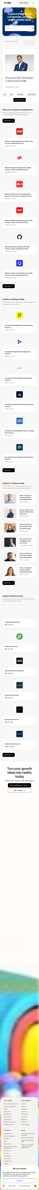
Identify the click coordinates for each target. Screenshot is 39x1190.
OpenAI (23, 1104)
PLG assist (7, 1111)
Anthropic (24, 1114)
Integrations (8, 1161)
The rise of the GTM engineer (27, 1134)
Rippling (24, 1119)
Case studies (25, 1124)
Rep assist (7, 1114)
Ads (5, 1141)
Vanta (23, 1106)
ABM (5, 1109)
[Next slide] (32, 43)
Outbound (7, 1119)
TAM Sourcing (8, 1124)
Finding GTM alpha (27, 1137)
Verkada (24, 1109)
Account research (10, 1106)
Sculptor (7, 1138)
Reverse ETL (8, 1117)
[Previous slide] (26, 43)
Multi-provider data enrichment (10, 1147)
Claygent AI (8, 1133)
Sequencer (7, 1144)
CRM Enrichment (9, 1122)
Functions (7, 1158)
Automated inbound (11, 1104)
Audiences (7, 1150)
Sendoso (24, 1111)
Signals (6, 1153)
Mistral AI (24, 1122)
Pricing (6, 1163)
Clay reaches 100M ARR (27, 1141)
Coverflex (24, 1117)
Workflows (7, 1156)
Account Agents (9, 1136)
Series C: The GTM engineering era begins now (27, 1146)
